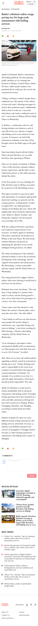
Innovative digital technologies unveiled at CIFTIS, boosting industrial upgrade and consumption (25, 495)
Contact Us (6, 615)
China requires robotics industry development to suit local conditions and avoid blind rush (18, 568)
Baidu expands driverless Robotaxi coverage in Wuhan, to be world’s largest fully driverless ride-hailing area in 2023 (26, 520)
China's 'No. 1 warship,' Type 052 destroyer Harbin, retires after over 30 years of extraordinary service (19, 538)
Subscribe (31, 4)
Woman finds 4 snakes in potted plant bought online (17, 585)
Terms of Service (7, 618)
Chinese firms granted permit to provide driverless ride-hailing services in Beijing (25, 507)
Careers (21, 612)
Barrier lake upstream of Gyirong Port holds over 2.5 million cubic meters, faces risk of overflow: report (19, 547)
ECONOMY (15, 9)
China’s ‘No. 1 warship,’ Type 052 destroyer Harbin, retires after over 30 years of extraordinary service (19, 577)
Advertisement (24, 615)
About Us (5, 612)
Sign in (28, 1)
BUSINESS (6, 9)
